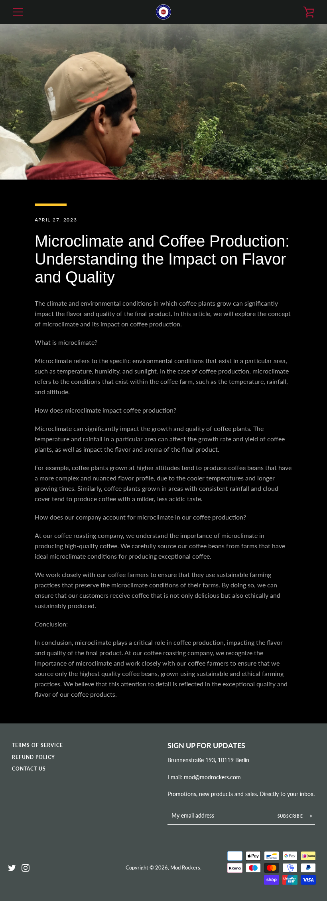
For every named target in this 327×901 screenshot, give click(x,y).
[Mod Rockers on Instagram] (26, 867)
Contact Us (29, 769)
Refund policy (33, 757)
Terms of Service (37, 745)
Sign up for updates (206, 745)
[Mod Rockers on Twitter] (12, 867)
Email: (174, 777)
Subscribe (291, 816)
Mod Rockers (185, 867)
